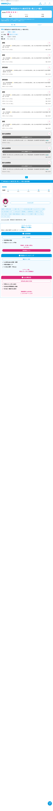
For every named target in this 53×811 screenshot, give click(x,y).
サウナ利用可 (30, 214)
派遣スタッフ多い (39, 211)
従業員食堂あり (31, 211)
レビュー (40, 24)
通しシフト (20, 209)
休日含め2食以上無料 (28, 209)
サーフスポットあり (5, 216)
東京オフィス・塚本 (13, 34)
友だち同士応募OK (5, 211)
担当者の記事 (30, 202)
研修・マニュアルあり (39, 214)
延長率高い (24, 211)
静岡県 (9, 32)
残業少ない (24, 214)
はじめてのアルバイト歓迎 (39, 209)
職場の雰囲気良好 (16, 214)
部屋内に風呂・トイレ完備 (11, 209)
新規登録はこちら (26, 250)
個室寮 (3, 209)
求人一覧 (13, 24)
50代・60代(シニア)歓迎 (6, 214)
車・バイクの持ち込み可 (15, 211)
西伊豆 (14, 32)
